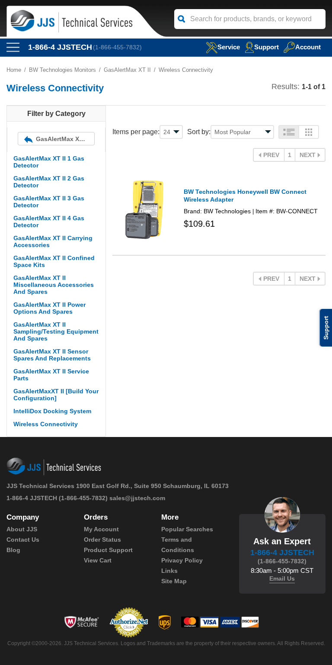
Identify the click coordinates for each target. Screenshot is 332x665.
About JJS (21, 529)
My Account (101, 529)
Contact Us (22, 539)
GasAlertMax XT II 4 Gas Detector (48, 221)
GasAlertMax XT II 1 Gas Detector (48, 162)
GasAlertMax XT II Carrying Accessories (53, 241)
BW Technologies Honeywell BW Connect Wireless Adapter (245, 195)
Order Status (102, 539)
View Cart (98, 560)
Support (266, 47)
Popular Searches (187, 529)
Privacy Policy (182, 560)
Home (13, 70)
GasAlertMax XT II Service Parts (51, 375)
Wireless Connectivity (45, 424)
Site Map (174, 581)
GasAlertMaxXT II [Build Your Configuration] (56, 395)
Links (169, 570)
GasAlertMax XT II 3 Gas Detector (48, 202)
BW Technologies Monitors (62, 70)
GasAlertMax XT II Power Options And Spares (49, 308)
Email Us (282, 578)
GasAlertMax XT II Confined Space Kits (54, 261)
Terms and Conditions (177, 544)
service (228, 47)
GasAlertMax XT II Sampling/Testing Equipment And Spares (56, 331)
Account (308, 47)
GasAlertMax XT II (127, 70)
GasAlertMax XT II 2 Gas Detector (48, 182)
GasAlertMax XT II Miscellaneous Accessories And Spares (53, 284)
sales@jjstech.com (137, 498)
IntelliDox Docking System (52, 411)
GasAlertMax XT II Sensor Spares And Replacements (52, 355)
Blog (13, 549)
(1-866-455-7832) (117, 47)
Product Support (108, 549)
